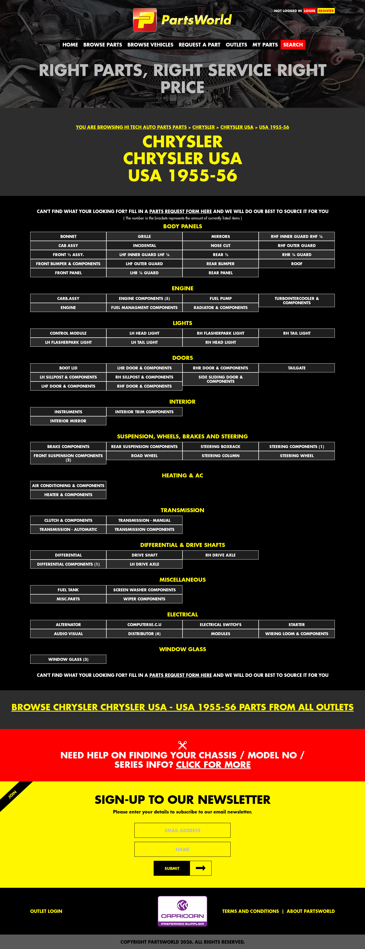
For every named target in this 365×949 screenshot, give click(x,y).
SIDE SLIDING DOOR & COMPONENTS (221, 379)
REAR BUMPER (221, 263)
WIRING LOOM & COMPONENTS (296, 633)
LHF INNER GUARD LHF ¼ (144, 254)
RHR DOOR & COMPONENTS (220, 368)
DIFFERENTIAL (68, 555)
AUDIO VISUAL (68, 633)
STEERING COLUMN (220, 455)
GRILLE (144, 236)
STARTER (297, 624)
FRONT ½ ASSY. (68, 254)
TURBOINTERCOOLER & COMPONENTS (297, 300)
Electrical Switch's (221, 624)
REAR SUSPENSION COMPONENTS (144, 446)
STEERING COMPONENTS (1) (296, 446)
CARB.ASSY (68, 298)
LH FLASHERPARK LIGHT (68, 342)
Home (70, 44)
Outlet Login (46, 911)
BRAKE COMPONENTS (68, 446)
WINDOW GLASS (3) (68, 659)
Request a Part (199, 44)
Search (293, 44)
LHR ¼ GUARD (144, 272)
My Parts (265, 44)
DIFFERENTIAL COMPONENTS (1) (68, 564)
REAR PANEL (221, 272)
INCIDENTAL (144, 245)
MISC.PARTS (68, 598)
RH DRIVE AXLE (220, 555)
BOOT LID (68, 368)
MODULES (220, 633)
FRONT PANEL (68, 272)
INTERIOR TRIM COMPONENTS (144, 411)
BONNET (68, 236)
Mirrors (220, 236)
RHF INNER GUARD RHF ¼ (297, 236)
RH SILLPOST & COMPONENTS (144, 377)
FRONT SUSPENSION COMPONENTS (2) (68, 457)
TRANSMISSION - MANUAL (144, 520)
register (326, 10)
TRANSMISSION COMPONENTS (144, 529)
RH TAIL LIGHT (296, 333)
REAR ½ (220, 254)
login (309, 10)
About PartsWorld (311, 911)
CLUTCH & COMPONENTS (68, 520)
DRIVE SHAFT (144, 555)
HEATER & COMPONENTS (68, 494)
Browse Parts (102, 44)
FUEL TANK (68, 589)
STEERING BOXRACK (220, 446)
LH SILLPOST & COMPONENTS (68, 377)
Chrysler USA (237, 127)
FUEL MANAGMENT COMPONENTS (144, 307)
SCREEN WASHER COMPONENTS (144, 589)
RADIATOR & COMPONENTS (221, 307)
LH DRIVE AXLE (144, 564)
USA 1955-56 (274, 127)
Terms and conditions (250, 911)
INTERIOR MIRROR (68, 420)
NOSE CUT (220, 245)
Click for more (213, 764)
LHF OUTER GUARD (144, 263)
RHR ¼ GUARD (297, 254)
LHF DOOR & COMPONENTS (68, 386)
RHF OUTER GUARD (297, 245)
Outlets (236, 44)
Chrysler (203, 127)
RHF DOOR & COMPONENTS (144, 386)
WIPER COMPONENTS (144, 598)
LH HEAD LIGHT (144, 333)
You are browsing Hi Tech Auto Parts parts (131, 127)
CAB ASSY (68, 245)
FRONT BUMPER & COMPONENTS (68, 263)
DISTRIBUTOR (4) (144, 633)
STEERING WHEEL (297, 455)
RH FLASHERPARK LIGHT (220, 333)
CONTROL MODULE (68, 333)
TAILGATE (297, 368)
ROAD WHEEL (144, 455)
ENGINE (68, 307)
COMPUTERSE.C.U (144, 624)
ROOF (296, 263)
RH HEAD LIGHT (220, 342)
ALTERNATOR (68, 624)
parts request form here (180, 211)
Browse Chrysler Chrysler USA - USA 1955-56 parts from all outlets (182, 707)
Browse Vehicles (150, 44)
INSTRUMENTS (68, 411)
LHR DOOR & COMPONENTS (144, 368)
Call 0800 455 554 (53, 12)
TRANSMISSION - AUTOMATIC (68, 529)
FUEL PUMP (221, 298)
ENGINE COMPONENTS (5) (144, 298)
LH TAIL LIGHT (144, 342)
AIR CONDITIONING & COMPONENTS (68, 485)
